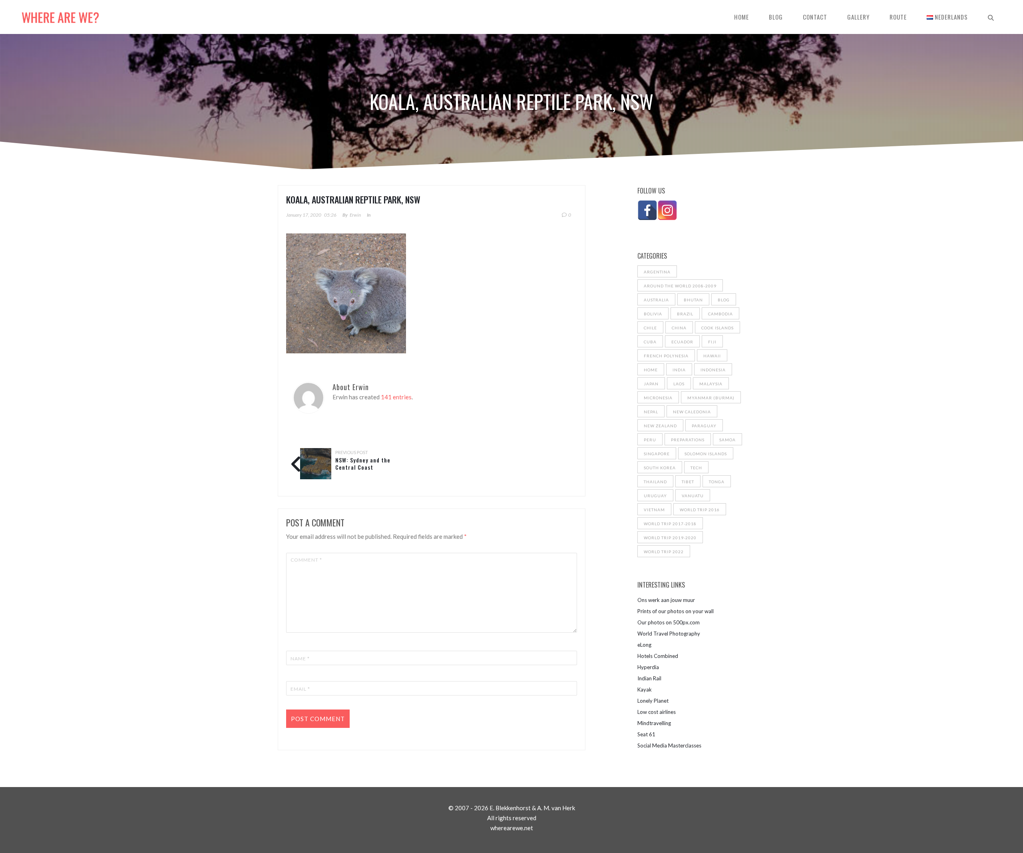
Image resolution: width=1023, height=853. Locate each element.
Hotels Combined (657, 656)
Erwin (355, 215)
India (679, 369)
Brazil (685, 313)
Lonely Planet (653, 701)
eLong (644, 645)
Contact (815, 16)
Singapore (657, 453)
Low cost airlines (656, 712)
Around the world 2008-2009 (680, 285)
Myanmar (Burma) (710, 397)
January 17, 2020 (303, 215)
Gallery (858, 16)
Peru (650, 439)
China (679, 327)
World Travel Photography (668, 633)
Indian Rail (649, 678)
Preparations (688, 439)
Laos (679, 383)
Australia (656, 299)
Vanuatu (693, 495)
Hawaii (712, 355)
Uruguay (655, 495)
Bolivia (653, 313)
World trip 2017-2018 (670, 523)
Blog (776, 16)
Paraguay (704, 425)
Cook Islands (717, 327)
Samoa (727, 439)
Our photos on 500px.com (668, 622)
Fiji (712, 341)
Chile (650, 327)
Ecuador (682, 341)
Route (898, 16)
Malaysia (710, 383)
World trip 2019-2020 (670, 537)
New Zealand (660, 425)
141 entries (396, 397)
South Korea (660, 467)
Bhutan (693, 299)
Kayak (644, 689)
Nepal (651, 411)
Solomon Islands (706, 453)
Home (741, 16)
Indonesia (713, 369)
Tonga (716, 481)
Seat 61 (646, 734)
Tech (696, 467)
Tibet (688, 481)
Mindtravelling (654, 723)
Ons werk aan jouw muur (666, 600)
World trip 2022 (664, 551)
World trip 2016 (700, 509)
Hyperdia (648, 667)
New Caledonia (692, 411)
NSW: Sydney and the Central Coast (362, 463)
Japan (651, 383)
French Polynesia (666, 355)
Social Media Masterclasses (669, 745)
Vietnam (654, 509)
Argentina (657, 271)
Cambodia (720, 313)
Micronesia (658, 397)
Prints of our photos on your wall (675, 611)
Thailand (655, 481)
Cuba (650, 341)
